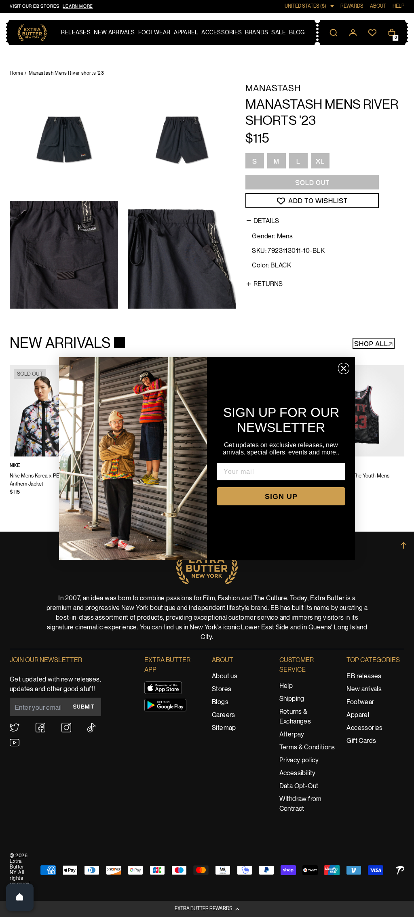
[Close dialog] (344, 368)
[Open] (20, 897)
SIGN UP (281, 496)
